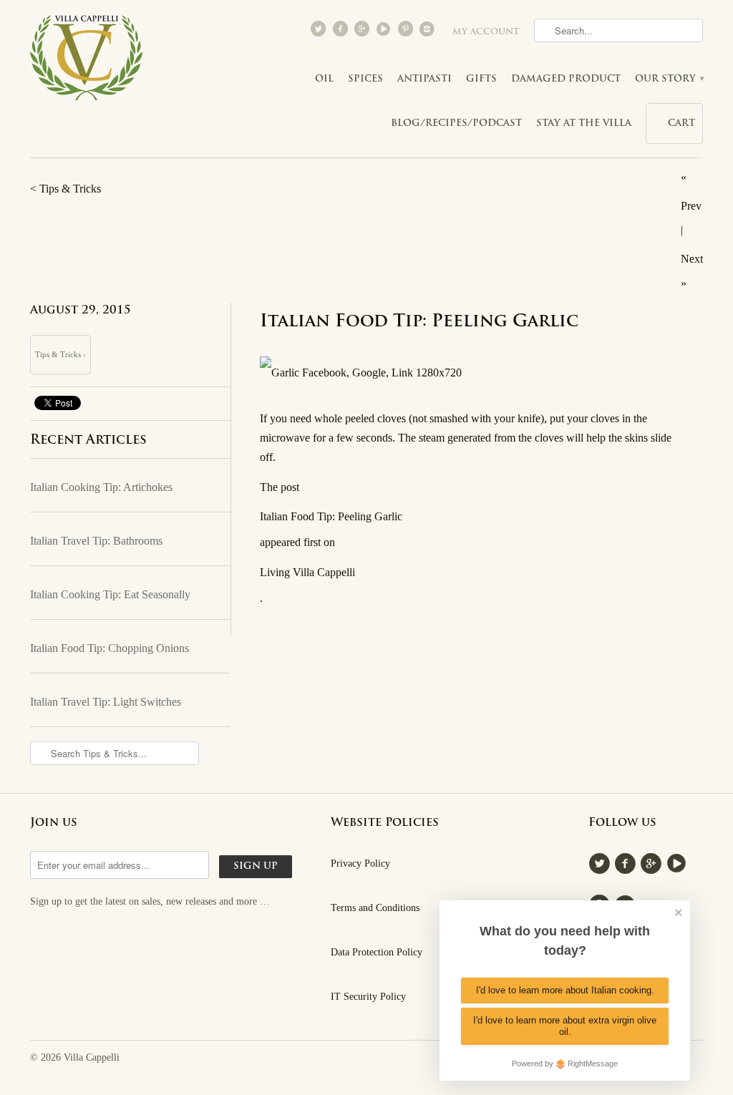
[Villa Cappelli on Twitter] (320, 32)
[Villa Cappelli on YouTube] (385, 32)
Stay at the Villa (583, 123)
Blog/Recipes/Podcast (456, 123)
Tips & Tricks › (60, 354)
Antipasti (424, 79)
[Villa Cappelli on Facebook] (341, 32)
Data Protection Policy (376, 952)
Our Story (669, 79)
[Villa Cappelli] (87, 61)
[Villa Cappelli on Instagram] (428, 32)
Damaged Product (566, 79)
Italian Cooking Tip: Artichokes (101, 487)
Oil (324, 79)
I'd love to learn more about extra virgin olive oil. (564, 1026)
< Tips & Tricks (65, 188)
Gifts (481, 79)
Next (692, 259)
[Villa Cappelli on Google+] (363, 32)
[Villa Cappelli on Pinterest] (406, 32)
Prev (691, 206)
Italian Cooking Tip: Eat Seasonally (110, 594)
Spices (365, 79)
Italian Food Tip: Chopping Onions (109, 648)
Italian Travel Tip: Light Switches (105, 702)
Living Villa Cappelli (307, 572)
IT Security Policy (368, 996)
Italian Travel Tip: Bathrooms (96, 541)
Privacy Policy (360, 863)
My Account (486, 32)
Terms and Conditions (375, 907)
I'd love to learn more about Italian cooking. (565, 990)
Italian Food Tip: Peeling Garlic (419, 322)
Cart (681, 123)
